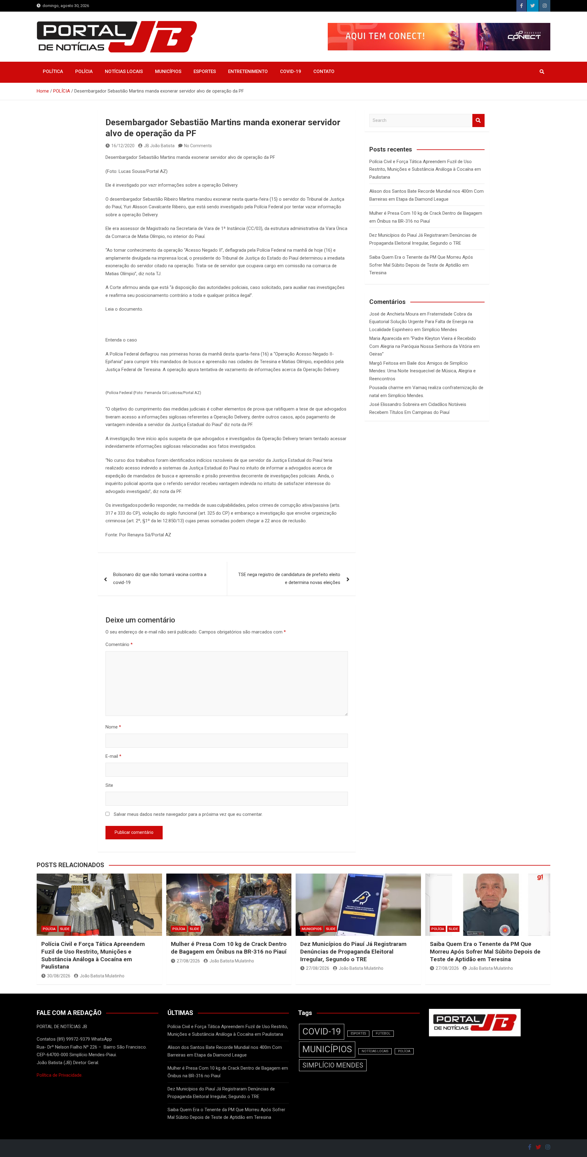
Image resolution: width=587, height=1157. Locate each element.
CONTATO (323, 71)
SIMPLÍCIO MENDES (332, 1065)
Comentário (119, 644)
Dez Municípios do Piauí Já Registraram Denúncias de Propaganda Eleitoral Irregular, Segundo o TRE (353, 951)
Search (478, 120)
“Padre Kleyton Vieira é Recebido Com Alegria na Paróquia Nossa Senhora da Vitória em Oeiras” (424, 346)
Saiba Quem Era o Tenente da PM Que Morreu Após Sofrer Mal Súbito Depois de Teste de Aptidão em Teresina (421, 265)
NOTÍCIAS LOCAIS (124, 71)
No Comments (198, 145)
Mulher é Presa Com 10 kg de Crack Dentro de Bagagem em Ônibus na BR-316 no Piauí (228, 947)
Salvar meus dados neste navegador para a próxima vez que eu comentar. (188, 814)
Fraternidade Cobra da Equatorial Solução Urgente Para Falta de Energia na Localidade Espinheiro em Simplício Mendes (421, 321)
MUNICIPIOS (312, 929)
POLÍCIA (84, 71)
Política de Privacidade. (60, 1075)
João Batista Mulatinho (102, 975)
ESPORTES (205, 71)
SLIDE (64, 929)
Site (109, 785)
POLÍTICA (53, 71)
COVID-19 (290, 71)
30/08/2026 (58, 975)
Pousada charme (386, 387)
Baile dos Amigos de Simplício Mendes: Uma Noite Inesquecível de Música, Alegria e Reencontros (422, 370)
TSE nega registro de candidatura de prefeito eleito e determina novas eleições (289, 578)
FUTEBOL (383, 1033)
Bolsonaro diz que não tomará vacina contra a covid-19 (159, 578)
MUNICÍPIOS (168, 71)
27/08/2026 (188, 960)
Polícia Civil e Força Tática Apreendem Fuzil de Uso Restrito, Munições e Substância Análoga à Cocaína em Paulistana (425, 169)
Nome (113, 727)
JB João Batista (159, 145)
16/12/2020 (123, 145)
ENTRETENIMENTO (248, 71)
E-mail (113, 756)
